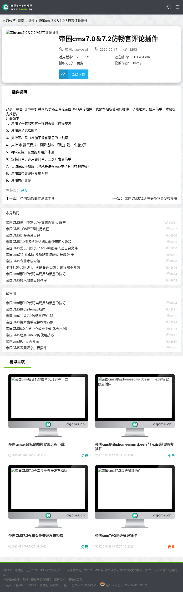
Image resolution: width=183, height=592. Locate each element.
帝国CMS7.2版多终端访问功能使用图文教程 (38, 241)
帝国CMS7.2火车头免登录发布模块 (151, 198)
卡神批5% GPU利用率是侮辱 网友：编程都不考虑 (43, 267)
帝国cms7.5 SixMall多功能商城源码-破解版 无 (40, 254)
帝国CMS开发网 (37, 585)
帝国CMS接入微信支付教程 (26, 280)
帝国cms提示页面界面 (22, 341)
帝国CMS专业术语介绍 (23, 260)
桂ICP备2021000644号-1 (80, 585)
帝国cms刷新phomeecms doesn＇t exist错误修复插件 (134, 446)
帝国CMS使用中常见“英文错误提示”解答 (36, 222)
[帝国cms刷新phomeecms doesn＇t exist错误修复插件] (135, 382)
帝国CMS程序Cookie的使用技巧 (30, 334)
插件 (31, 20)
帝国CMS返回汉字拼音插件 (26, 347)
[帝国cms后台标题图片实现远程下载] (39, 379)
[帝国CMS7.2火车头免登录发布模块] (39, 471)
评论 (24, 189)
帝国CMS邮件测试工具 (37, 198)
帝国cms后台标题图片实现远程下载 (36, 444)
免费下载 (78, 74)
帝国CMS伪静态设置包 (23, 235)
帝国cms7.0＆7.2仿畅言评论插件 (30, 315)
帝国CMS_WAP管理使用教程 (27, 228)
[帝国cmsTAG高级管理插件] (119, 471)
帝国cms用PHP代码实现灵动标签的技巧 (36, 273)
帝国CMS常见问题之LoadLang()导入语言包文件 (42, 248)
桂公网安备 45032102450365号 (126, 585)
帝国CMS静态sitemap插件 (25, 309)
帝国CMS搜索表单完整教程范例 (29, 322)
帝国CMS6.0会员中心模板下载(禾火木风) (36, 328)
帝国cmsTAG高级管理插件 (116, 535)
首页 (21, 20)
